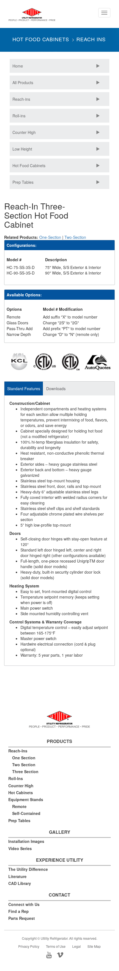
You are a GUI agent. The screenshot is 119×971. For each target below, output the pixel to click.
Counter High (24, 132)
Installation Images (26, 841)
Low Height (22, 149)
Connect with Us (24, 904)
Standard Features (23, 388)
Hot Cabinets (20, 792)
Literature (17, 876)
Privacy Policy (28, 946)
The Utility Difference (28, 869)
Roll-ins (18, 115)
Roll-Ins (15, 778)
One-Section (50, 237)
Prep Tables (22, 182)
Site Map (94, 946)
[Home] (32, 16)
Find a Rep (18, 911)
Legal (76, 946)
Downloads (56, 388)
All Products (22, 82)
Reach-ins (21, 99)
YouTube (51, 954)
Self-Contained (26, 813)
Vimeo (65, 954)
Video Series (20, 848)
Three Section (25, 771)
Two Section (23, 764)
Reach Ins (91, 39)
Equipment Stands (25, 799)
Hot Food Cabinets (40, 39)
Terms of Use (56, 946)
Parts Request (21, 918)
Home (17, 66)
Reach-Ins (17, 751)
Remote (19, 806)
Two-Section (75, 237)
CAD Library (19, 883)
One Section (23, 757)
